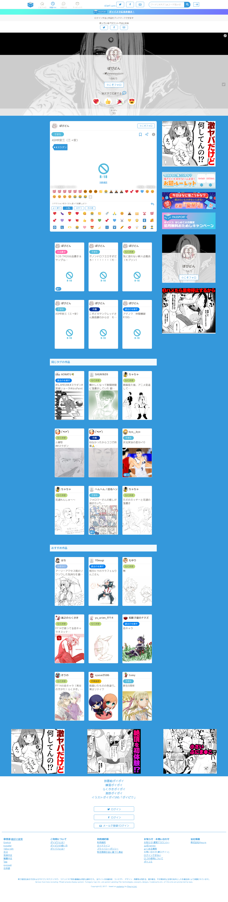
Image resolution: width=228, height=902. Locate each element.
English (7, 842)
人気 (68, 208)
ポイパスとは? (57, 848)
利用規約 (101, 842)
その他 (90, 208)
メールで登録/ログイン (115, 825)
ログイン (115, 809)
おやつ (79, 208)
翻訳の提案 (17, 839)
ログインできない (152, 855)
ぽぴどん (114, 68)
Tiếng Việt (9, 848)
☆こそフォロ (114, 84)
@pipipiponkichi (115, 73)
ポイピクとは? (57, 842)
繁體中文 (8, 858)
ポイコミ (148, 861)
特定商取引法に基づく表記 (110, 852)
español (7, 845)
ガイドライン (103, 845)
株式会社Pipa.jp (198, 842)
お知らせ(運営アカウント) (156, 842)
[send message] (124, 93)
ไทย (5, 861)
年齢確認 (103, 182)
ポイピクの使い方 (59, 845)
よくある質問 (150, 848)
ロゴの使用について (153, 858)
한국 (6, 852)
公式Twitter (150, 845)
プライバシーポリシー (107, 848)
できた (57, 134)
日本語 (7, 868)
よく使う (57, 208)
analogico (120, 886)
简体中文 (8, 855)
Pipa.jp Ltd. (132, 886)
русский (8, 865)
